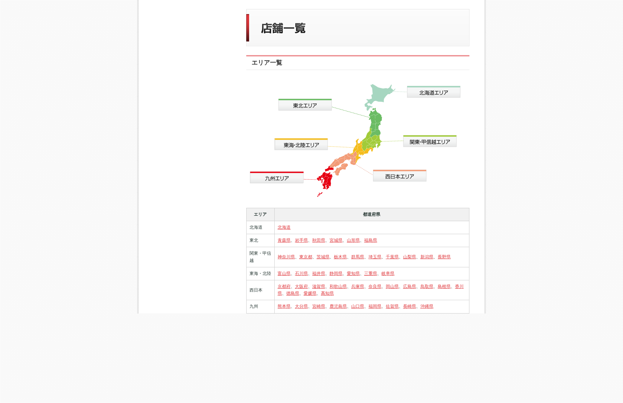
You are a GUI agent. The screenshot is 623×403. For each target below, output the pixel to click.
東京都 (305, 256)
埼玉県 (374, 256)
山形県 (353, 240)
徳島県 (292, 293)
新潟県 (426, 256)
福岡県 (374, 306)
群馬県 (357, 256)
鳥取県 (426, 286)
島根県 (444, 286)
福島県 (370, 240)
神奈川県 (286, 256)
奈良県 (374, 286)
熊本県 (284, 306)
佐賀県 (392, 306)
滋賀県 (318, 286)
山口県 (357, 306)
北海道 (284, 227)
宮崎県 (318, 306)
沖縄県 (426, 306)
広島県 (409, 286)
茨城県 (323, 256)
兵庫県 (357, 286)
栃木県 (340, 256)
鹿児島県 (338, 306)
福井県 (318, 273)
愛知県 (353, 273)
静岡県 (336, 273)
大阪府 (301, 286)
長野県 (444, 256)
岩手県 (301, 240)
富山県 (284, 273)
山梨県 (409, 256)
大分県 (301, 306)
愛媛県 (310, 293)
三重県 (370, 273)
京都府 (284, 286)
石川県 (301, 273)
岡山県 (392, 286)
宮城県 (336, 240)
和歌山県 (338, 286)
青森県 (284, 240)
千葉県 (392, 256)
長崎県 (409, 306)
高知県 (327, 293)
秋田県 (318, 240)
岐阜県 (387, 273)
